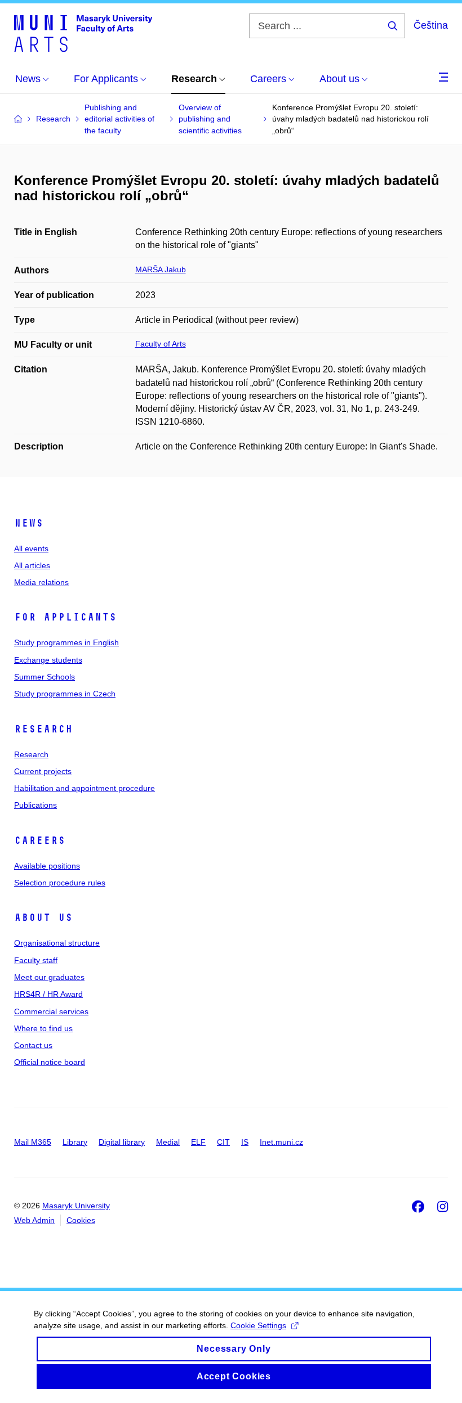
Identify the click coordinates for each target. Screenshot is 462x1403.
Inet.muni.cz (281, 1141)
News (28, 523)
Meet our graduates (49, 977)
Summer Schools (44, 676)
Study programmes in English (66, 642)
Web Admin (34, 1220)
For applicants (65, 617)
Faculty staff (35, 960)
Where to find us (43, 1028)
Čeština (431, 25)
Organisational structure (57, 942)
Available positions (47, 865)
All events (31, 548)
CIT (223, 1141)
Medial (168, 1141)
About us (43, 917)
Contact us (33, 1045)
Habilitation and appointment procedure (84, 788)
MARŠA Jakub (160, 269)
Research (43, 729)
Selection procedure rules (59, 882)
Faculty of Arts (160, 343)
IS (244, 1141)
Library (75, 1141)
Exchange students (48, 659)
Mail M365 (32, 1141)
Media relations (41, 582)
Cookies (80, 1220)
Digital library (122, 1141)
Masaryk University (76, 1205)
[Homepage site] (83, 33)
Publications (35, 805)
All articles (32, 565)
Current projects (43, 771)
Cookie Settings (258, 1325)
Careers (39, 840)
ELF (198, 1141)
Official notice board (49, 1062)
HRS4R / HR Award (48, 994)
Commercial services (51, 1011)
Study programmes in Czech (64, 693)
